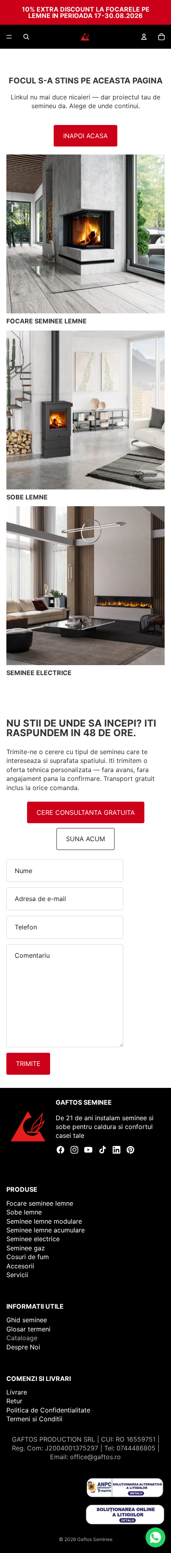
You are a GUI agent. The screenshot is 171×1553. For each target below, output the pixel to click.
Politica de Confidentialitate (48, 1410)
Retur (14, 1401)
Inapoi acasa (85, 136)
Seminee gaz (25, 1248)
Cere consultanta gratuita (86, 812)
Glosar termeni (28, 1329)
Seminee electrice (33, 1239)
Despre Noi (23, 1347)
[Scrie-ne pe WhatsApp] (155, 1537)
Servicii (17, 1275)
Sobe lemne (24, 1212)
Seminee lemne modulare (44, 1221)
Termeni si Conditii (34, 1419)
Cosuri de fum (27, 1257)
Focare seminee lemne (39, 1203)
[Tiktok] (102, 1150)
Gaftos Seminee (95, 1539)
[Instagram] (74, 1150)
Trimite (28, 1064)
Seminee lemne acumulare (45, 1230)
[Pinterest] (130, 1150)
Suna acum (85, 839)
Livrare (16, 1392)
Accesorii (20, 1266)
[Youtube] (88, 1150)
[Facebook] (60, 1150)
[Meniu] (9, 37)
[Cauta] (26, 37)
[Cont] (144, 37)
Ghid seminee (26, 1320)
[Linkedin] (116, 1150)
